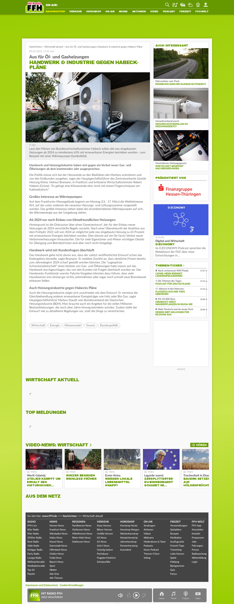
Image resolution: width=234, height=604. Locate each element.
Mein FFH (205, 3)
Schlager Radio (34, 550)
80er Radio (33, 530)
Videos (147, 534)
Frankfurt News (58, 530)
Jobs (194, 542)
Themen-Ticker (168, 265)
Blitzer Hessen (104, 530)
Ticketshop (176, 550)
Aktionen (139, 11)
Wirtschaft (38, 325)
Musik (123, 11)
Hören (201, 445)
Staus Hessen (104, 526)
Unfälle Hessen (105, 534)
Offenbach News (58, 550)
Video (154, 11)
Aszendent (125, 550)
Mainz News (56, 538)
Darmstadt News (58, 546)
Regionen (78, 522)
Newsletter (197, 530)
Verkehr (75, 11)
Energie (55, 325)
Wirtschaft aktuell (53, 47)
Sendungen (149, 526)
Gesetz (90, 325)
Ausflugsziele (177, 542)
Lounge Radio (34, 558)
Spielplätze (175, 530)
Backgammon (177, 566)
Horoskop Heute (128, 526)
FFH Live (32, 526)
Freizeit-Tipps (177, 546)
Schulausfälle (103, 562)
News (53, 522)
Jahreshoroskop (128, 542)
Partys (173, 574)
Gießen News (57, 554)
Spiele (173, 558)
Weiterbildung (199, 558)
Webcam (198, 3)
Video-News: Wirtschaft (57, 445)
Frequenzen (198, 538)
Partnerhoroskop (129, 546)
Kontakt (196, 534)
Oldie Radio (33, 546)
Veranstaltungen (178, 526)
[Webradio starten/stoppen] (136, 595)
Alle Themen (56, 578)
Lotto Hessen (177, 554)
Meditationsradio (36, 566)
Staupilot (182, 3)
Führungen (197, 546)
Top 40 (31, 570)
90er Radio (33, 534)
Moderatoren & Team (155, 542)
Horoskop (93, 11)
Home (161, 598)
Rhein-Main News (81, 538)
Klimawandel (73, 325)
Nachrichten (55, 11)
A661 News (103, 546)
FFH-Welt (201, 11)
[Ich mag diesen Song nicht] (143, 595)
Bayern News (56, 562)
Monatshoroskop (129, 538)
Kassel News (56, 542)
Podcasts (148, 546)
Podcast (169, 11)
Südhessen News (81, 542)
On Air (110, 11)
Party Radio (33, 554)
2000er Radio (34, 538)
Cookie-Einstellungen (72, 585)
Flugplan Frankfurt (106, 558)
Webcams (149, 538)
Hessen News (57, 526)
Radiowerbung (199, 554)
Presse (195, 550)
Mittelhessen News (82, 534)
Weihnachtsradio (36, 562)
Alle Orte (54, 574)
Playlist (175, 3)
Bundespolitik (109, 325)
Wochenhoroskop (129, 534)
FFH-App (196, 526)
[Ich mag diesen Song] (129, 595)
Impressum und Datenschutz (42, 585)
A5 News (102, 542)
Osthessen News (81, 530)
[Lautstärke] (120, 595)
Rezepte (174, 534)
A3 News (102, 538)
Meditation (176, 538)
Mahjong (174, 562)
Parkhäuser (103, 554)
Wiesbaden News (59, 534)
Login (194, 562)
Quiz (172, 570)
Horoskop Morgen (129, 530)
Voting (147, 558)
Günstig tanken (105, 550)
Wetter (190, 3)
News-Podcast (151, 550)
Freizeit (185, 11)
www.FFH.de (49, 516)
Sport (52, 566)
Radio (31, 522)
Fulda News (56, 558)
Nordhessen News (81, 526)
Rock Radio (33, 542)
